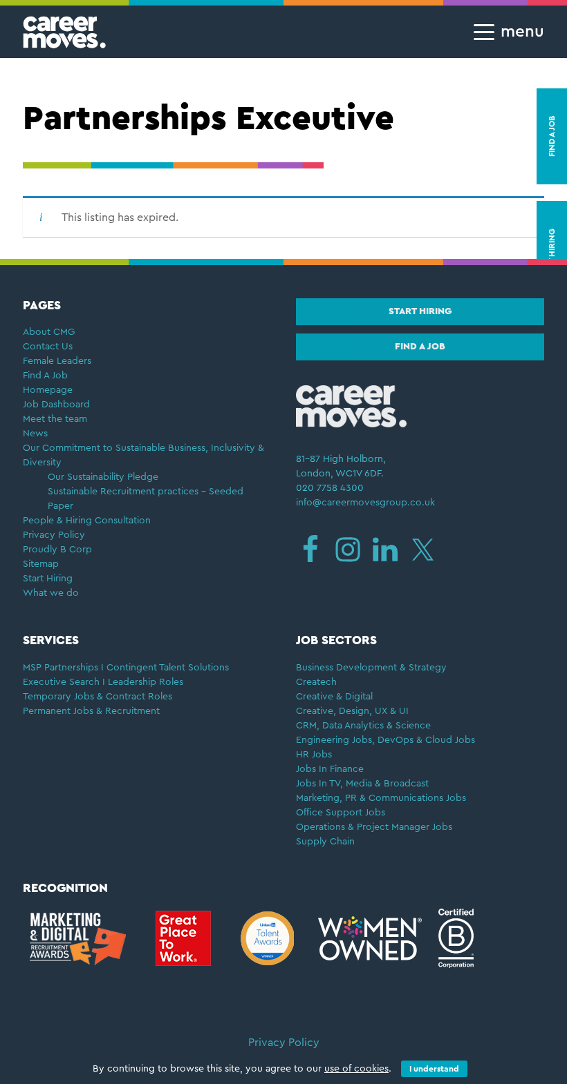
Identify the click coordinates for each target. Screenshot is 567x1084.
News (35, 433)
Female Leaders (57, 361)
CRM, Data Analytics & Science (363, 725)
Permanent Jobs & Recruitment (91, 711)
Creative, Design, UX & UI (352, 711)
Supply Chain (325, 841)
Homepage (48, 390)
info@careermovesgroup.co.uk (365, 502)
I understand (434, 1069)
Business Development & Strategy (371, 667)
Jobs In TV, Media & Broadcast (362, 783)
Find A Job (45, 375)
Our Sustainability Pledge (103, 477)
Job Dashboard (56, 404)
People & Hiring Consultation (87, 520)
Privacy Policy (54, 535)
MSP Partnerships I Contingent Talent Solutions (126, 667)
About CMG (49, 332)
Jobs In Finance (330, 769)
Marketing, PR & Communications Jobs (381, 798)
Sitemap (41, 564)
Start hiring (420, 311)
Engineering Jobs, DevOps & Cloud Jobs (385, 740)
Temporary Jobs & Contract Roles (97, 696)
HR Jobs (314, 754)
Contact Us (48, 346)
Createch (316, 682)
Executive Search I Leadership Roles (103, 682)
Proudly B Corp (59, 549)
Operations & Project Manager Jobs (374, 827)
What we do (51, 593)
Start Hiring (48, 578)
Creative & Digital (334, 696)
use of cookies (356, 1069)
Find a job (420, 346)
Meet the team (55, 419)
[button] (504, 31)
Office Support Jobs (340, 812)
